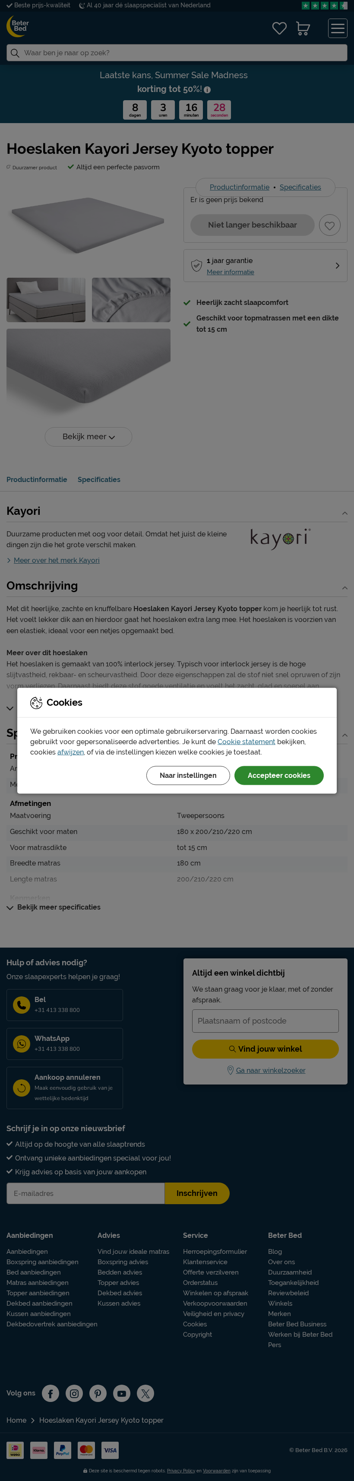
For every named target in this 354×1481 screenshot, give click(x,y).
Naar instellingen (188, 775)
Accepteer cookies (279, 775)
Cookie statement (246, 741)
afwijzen (70, 752)
